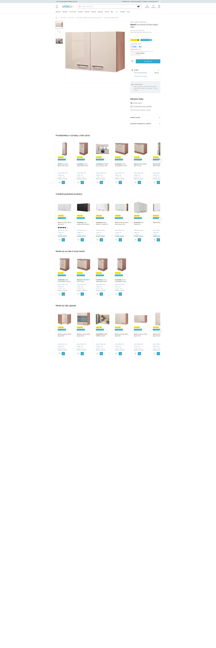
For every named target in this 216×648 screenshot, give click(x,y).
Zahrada (93, 12)
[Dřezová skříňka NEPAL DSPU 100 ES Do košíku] (139, 182)
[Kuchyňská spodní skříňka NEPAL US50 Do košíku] (101, 294)
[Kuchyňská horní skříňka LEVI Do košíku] (139, 239)
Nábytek (65, 12)
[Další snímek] (160, 161)
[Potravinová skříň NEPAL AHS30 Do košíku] (158, 182)
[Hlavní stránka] (56, 17)
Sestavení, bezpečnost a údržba (140, 123)
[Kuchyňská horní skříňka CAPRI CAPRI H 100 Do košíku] (82, 239)
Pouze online (72, 12)
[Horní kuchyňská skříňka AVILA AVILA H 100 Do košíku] (120, 239)
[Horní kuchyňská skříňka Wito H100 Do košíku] (63, 239)
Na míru (107, 12)
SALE (116, 12)
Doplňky (80, 12)
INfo (112, 12)
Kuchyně (87, 12)
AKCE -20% (134, 40)
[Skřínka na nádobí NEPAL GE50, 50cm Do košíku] (63, 182)
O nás (128, 12)
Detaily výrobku (135, 117)
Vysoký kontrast (153, 1)
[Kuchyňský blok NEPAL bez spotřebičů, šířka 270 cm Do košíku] (101, 182)
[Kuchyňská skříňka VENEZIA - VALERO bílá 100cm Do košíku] (101, 239)
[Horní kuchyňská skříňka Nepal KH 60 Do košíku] (139, 353)
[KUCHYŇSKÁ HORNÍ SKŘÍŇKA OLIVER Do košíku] (101, 353)
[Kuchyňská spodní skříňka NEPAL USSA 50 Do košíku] (63, 294)
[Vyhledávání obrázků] (138, 6)
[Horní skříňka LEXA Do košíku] (158, 239)
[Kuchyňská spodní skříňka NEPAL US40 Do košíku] (82, 182)
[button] (59, 24)
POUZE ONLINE (145, 40)
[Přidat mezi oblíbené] (132, 61)
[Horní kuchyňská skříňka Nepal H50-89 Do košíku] (158, 353)
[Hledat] (80, 6)
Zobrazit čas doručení (140, 76)
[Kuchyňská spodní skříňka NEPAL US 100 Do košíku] (120, 182)
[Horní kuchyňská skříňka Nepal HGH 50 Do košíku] (82, 353)
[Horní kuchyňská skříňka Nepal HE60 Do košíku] (63, 353)
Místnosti (58, 12)
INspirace (100, 12)
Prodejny (122, 12)
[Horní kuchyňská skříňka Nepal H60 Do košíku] (120, 353)
